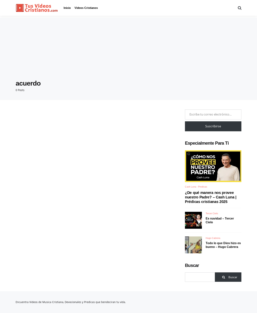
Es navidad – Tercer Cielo (220, 220)
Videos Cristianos (86, 7)
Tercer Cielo (212, 213)
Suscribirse (213, 126)
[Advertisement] (128, 44)
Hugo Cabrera (213, 238)
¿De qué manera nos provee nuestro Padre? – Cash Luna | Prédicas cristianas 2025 (210, 197)
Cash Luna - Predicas (196, 186)
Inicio (67, 7)
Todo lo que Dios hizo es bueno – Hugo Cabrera (223, 245)
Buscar (192, 265)
